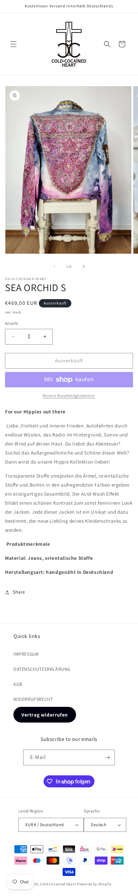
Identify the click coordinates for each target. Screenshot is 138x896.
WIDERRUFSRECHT (33, 699)
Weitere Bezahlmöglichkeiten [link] (69, 395)
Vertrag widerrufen (44, 715)
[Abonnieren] (107, 757)
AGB (17, 684)
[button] (13, 44)
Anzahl (11, 323)
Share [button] (19, 592)
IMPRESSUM (26, 654)
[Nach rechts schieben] (83, 266)
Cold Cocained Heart (58, 884)
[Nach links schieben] (54, 266)
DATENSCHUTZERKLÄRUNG (42, 669)
